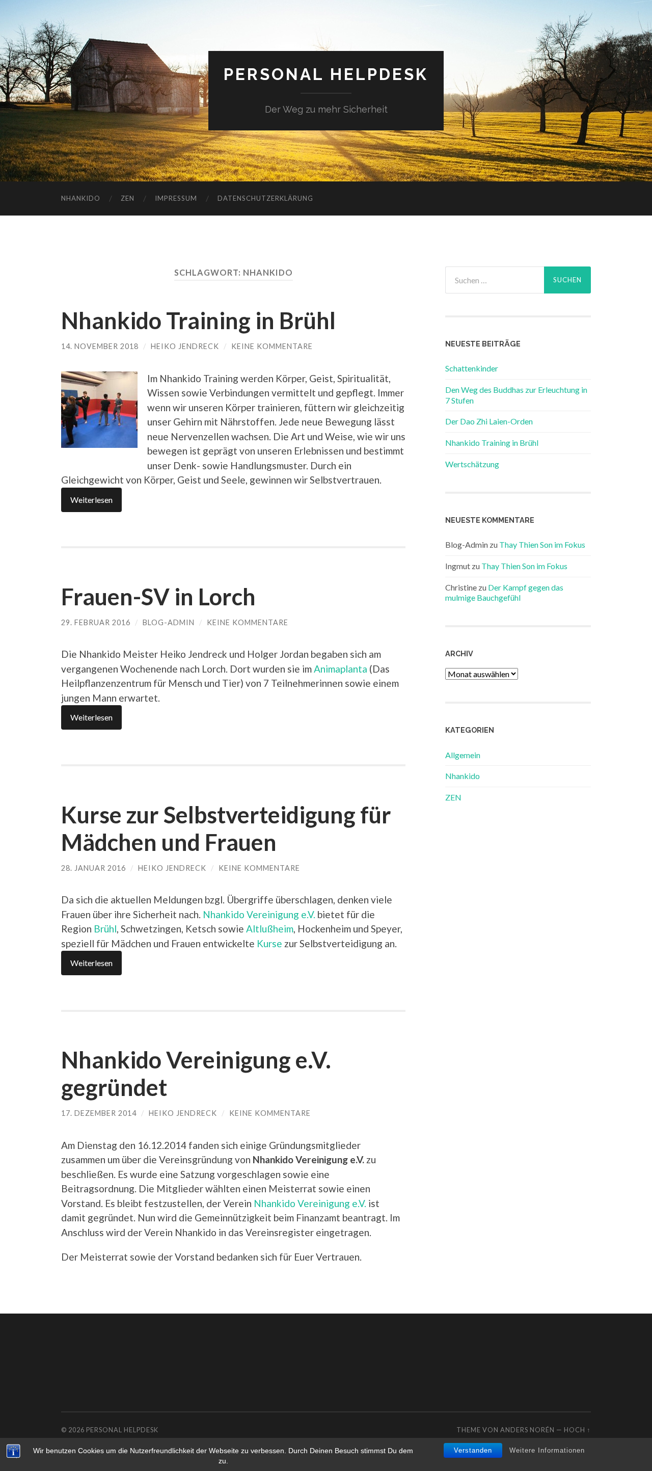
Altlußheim (269, 928)
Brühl (105, 928)
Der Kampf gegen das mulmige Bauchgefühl (504, 592)
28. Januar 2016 (93, 868)
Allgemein (462, 755)
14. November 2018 (100, 346)
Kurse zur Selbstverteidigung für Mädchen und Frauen (226, 828)
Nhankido (80, 198)
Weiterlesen (91, 499)
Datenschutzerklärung (265, 198)
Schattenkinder (471, 368)
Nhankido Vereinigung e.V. (259, 914)
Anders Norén (527, 1430)
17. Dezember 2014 (99, 1113)
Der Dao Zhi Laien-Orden (489, 421)
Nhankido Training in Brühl (198, 320)
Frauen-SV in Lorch (158, 596)
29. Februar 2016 (95, 622)
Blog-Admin (169, 622)
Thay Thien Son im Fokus (542, 544)
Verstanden (473, 1450)
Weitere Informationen (547, 1450)
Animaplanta (340, 669)
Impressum (176, 198)
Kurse (269, 943)
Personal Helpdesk (326, 74)
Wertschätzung (472, 464)
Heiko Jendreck (185, 346)
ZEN (127, 198)
